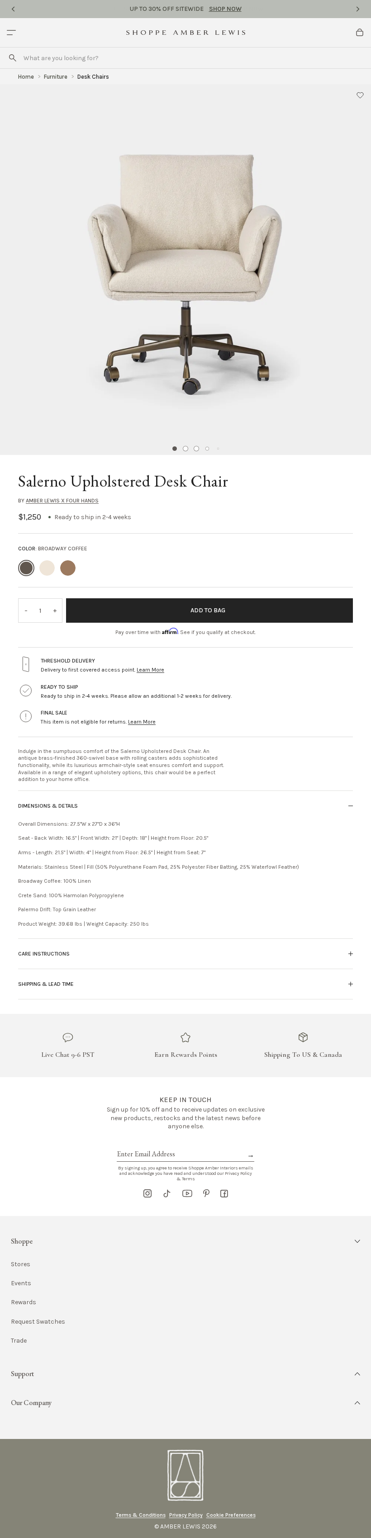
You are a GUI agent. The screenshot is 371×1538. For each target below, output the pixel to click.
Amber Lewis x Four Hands (62, 500)
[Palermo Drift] (68, 568)
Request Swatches (38, 1321)
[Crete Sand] (47, 568)
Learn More (150, 670)
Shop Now (225, 9)
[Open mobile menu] (11, 32)
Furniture (55, 77)
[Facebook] (224, 1193)
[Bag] (359, 32)
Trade (19, 1340)
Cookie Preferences (231, 1515)
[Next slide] (357, 9)
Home (26, 77)
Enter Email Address (145, 1143)
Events (21, 1283)
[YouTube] (187, 1193)
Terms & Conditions (141, 1515)
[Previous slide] (13, 9)
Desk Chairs (93, 77)
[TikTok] (166, 1193)
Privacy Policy (186, 1515)
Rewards (23, 1302)
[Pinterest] (206, 1193)
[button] (360, 95)
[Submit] (12, 57)
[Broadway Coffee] (26, 568)
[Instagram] (147, 1193)
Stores (20, 1264)
